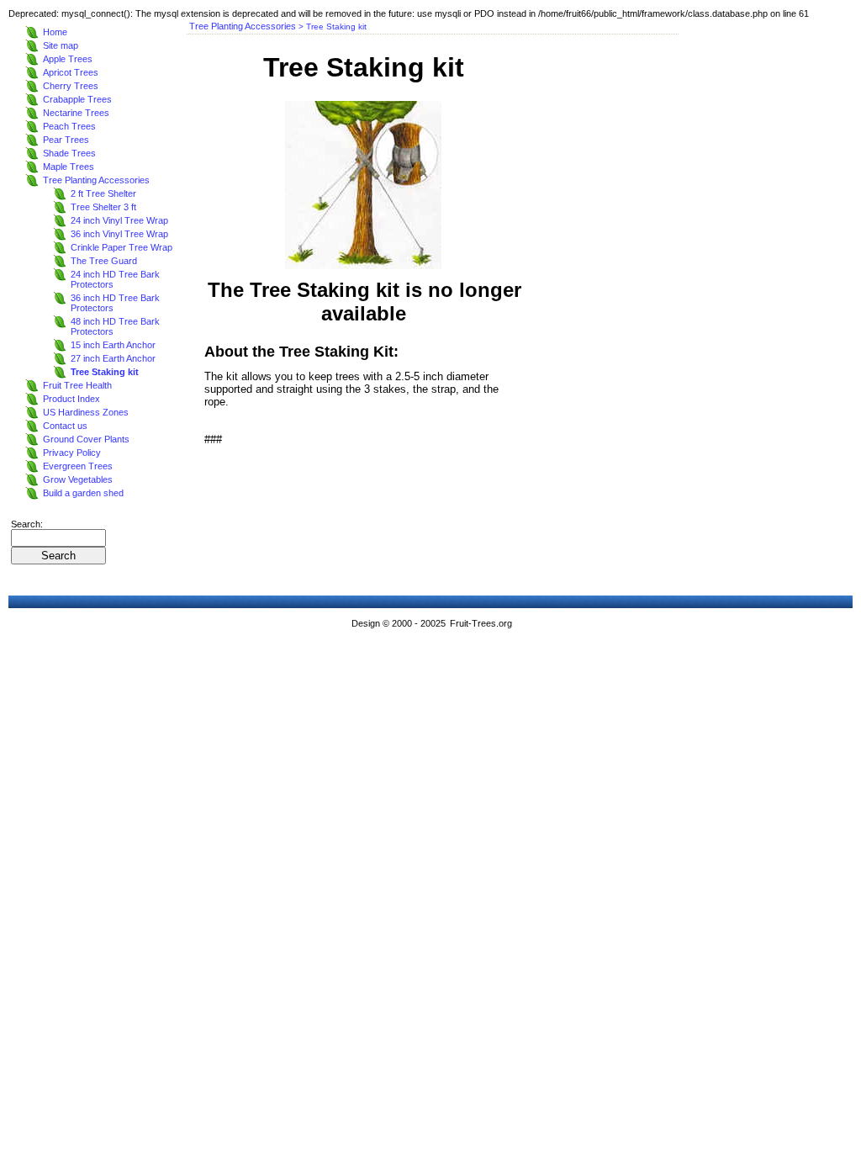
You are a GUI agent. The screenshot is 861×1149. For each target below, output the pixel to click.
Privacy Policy (72, 452)
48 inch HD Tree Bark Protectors (115, 326)
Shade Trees (69, 153)
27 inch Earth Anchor (113, 358)
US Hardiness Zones (86, 412)
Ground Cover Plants (86, 439)
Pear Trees (66, 140)
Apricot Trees (70, 72)
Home (55, 32)
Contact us (65, 426)
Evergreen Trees (78, 466)
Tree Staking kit (105, 372)
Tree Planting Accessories (96, 180)
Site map (60, 45)
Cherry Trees (70, 86)
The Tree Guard (104, 261)
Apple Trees (67, 59)
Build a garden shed (83, 493)
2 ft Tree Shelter (103, 193)
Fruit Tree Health (77, 385)
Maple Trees (68, 166)
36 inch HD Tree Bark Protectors (115, 303)
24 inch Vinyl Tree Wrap (119, 220)
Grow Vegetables (78, 479)
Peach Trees (69, 126)
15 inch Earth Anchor (113, 345)
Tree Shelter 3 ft (103, 207)
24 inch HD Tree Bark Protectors (115, 279)
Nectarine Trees (76, 113)
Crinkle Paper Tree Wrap (121, 247)
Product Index (71, 399)
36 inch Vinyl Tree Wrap (119, 234)
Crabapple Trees (77, 99)
